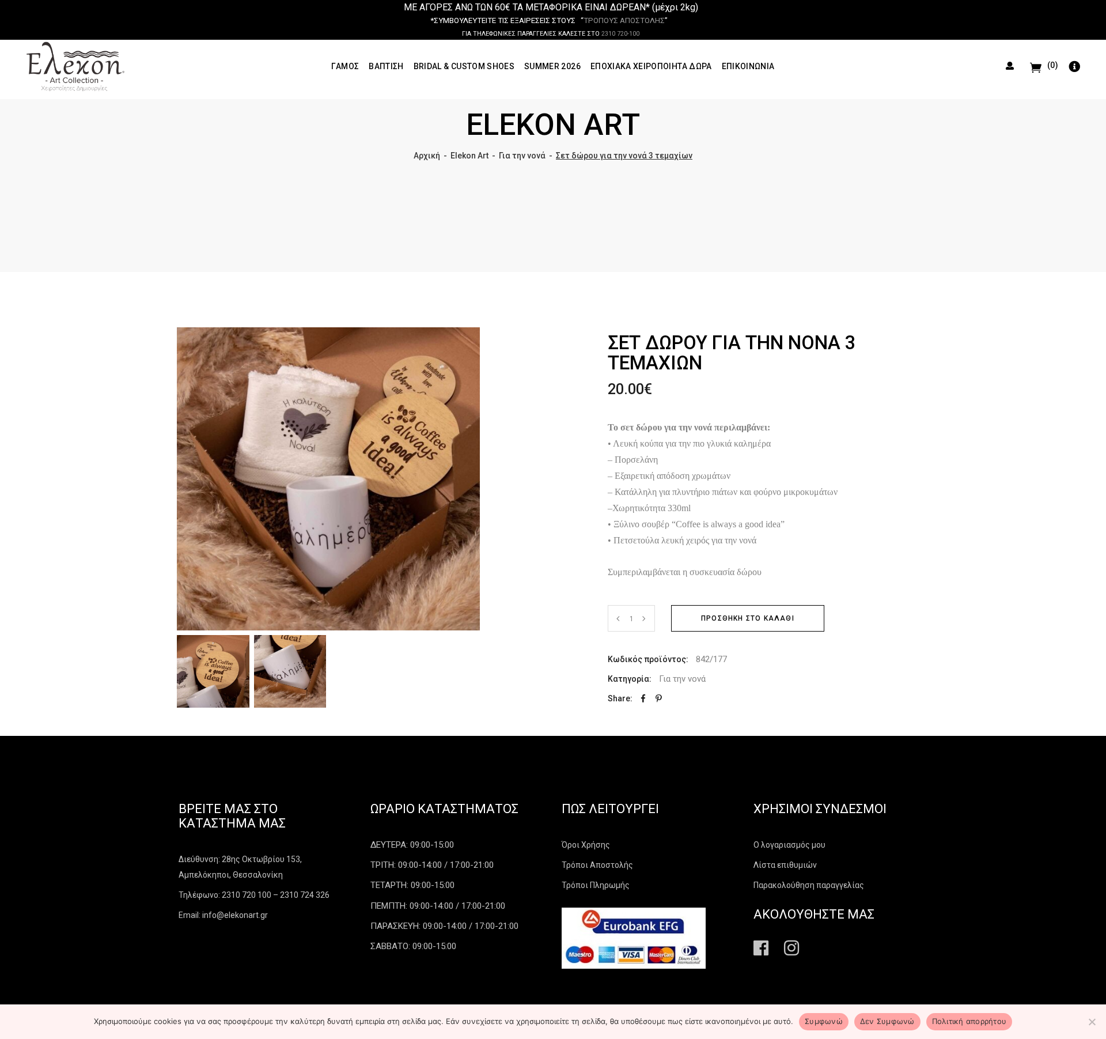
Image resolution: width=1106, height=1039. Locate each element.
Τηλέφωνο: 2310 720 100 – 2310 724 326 (254, 895)
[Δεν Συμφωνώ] (1091, 1021)
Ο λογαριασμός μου (789, 844)
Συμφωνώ (824, 1021)
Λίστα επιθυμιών (785, 865)
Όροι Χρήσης (586, 844)
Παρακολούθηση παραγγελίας (808, 885)
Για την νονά (522, 155)
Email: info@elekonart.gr (223, 915)
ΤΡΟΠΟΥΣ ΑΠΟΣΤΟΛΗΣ (624, 20)
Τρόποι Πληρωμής (596, 885)
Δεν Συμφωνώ (887, 1021)
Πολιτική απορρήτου (969, 1021)
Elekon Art (469, 155)
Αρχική (427, 155)
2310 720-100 (620, 33)
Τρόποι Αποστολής (597, 865)
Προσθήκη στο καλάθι (747, 618)
